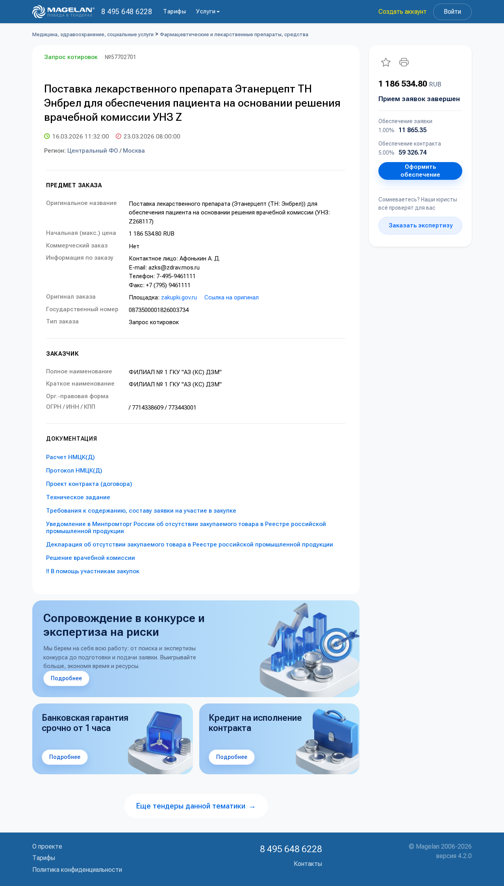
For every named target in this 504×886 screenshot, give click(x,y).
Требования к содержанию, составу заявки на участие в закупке (141, 510)
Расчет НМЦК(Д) (70, 457)
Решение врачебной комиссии (90, 557)
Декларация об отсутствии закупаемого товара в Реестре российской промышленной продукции (189, 544)
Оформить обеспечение (420, 170)
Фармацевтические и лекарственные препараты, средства (234, 34)
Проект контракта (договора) (89, 483)
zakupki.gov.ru (179, 297)
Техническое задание (78, 497)
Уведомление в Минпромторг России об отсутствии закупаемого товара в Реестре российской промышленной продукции (186, 528)
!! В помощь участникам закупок (92, 571)
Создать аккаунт (402, 11)
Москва (134, 150)
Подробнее (66, 678)
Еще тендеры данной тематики (196, 805)
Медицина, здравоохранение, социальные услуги (93, 34)
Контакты (308, 864)
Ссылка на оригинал (231, 297)
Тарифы (174, 11)
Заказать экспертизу (420, 225)
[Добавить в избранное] (385, 62)
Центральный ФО (92, 150)
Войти (452, 11)
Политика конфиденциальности (77, 869)
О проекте (47, 846)
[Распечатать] (404, 62)
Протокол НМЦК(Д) (74, 470)
